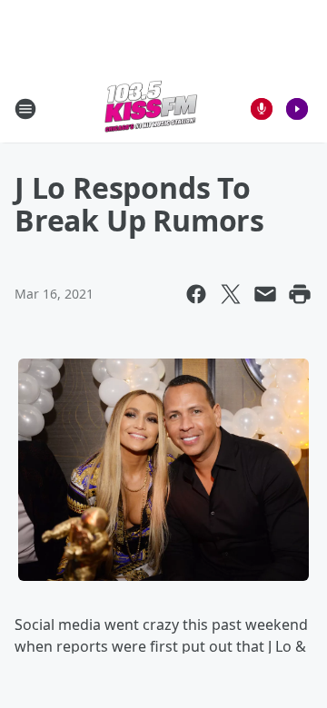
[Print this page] (299, 294)
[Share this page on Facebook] (196, 294)
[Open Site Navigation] (25, 109)
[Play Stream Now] (297, 109)
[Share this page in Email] (265, 294)
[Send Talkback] (261, 109)
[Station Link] (151, 108)
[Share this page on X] (230, 294)
